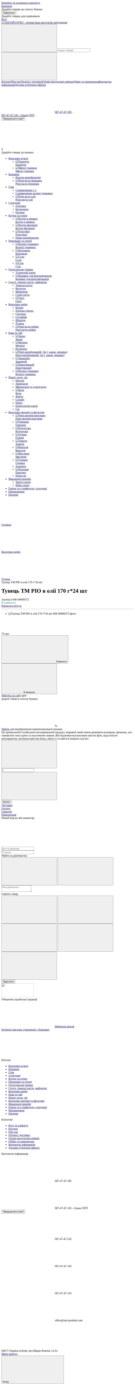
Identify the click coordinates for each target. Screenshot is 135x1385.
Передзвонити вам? (13, 118)
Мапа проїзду (9, 1353)
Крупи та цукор (17, 215)
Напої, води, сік (17, 377)
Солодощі (14, 202)
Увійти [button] (5, 729)
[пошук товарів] (29, 38)
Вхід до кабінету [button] (18, 1125)
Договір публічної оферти (30, 84)
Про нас (16, 81)
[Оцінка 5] (29, 966)
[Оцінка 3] (29, 938)
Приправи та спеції (20, 240)
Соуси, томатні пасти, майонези (27, 282)
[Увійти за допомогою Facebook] (29, 871)
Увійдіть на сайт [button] (11, 695)
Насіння (13, 494)
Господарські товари (20, 269)
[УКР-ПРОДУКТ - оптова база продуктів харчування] (17, 996)
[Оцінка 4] (85, 938)
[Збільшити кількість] (29, 786)
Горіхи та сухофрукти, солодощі (27, 488)
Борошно (13, 174)
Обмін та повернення (86, 81)
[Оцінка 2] (85, 910)
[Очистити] (29, 66)
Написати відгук (11, 605)
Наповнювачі (16, 491)
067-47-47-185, (63, 112)
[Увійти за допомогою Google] (85, 871)
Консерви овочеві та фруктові (26, 412)
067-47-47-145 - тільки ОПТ (18, 115)
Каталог (6, 81)
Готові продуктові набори (57, 81)
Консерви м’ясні (18, 158)
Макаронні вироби (19, 478)
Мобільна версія (64, 1026)
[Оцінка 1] (29, 910)
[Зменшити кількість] (29, 754)
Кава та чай (15, 332)
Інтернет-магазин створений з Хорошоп (25, 1029)
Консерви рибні (17, 304)
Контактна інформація (21, 1144)
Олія (11, 186)
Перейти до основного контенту (20, 2)
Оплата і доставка (31, 81)
